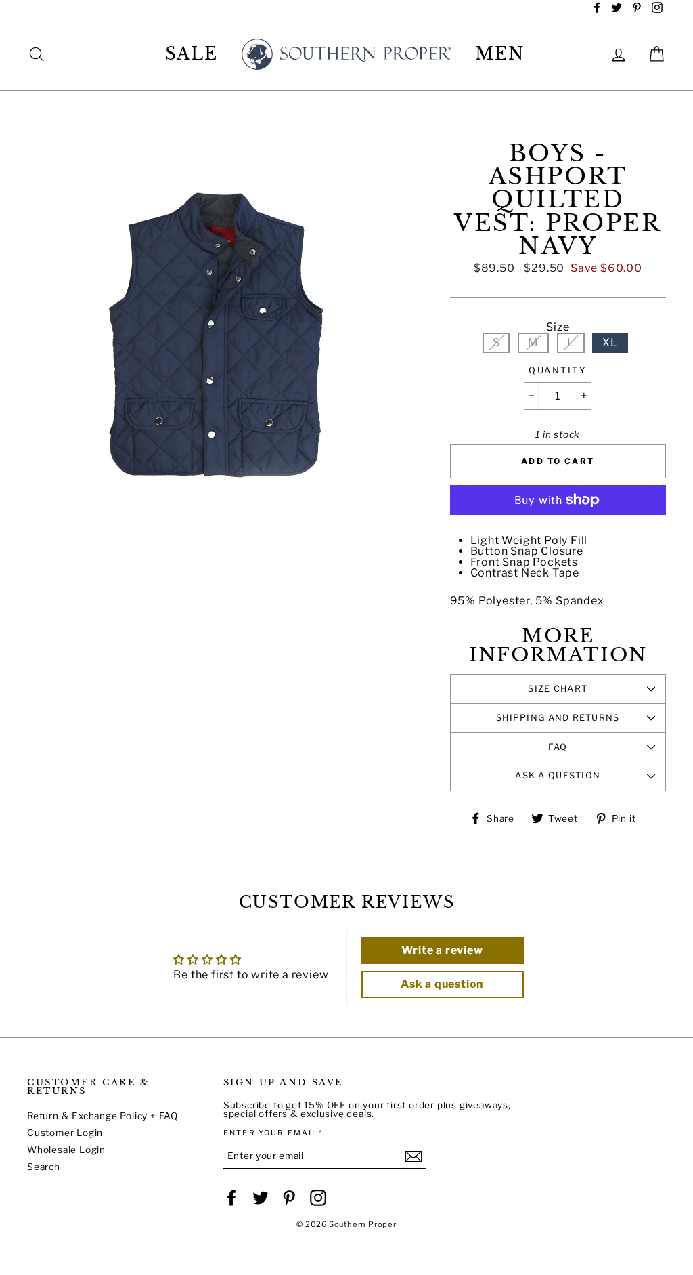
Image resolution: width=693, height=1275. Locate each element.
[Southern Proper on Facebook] (231, 1198)
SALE (192, 53)
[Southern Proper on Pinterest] (289, 1198)
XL (610, 342)
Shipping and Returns (558, 718)
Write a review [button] (442, 950)
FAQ (558, 747)
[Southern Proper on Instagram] (318, 1198)
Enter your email (273, 1133)
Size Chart (557, 689)
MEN (500, 53)
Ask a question (557, 775)
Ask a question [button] (442, 984)
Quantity (558, 371)
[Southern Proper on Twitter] (260, 1198)
